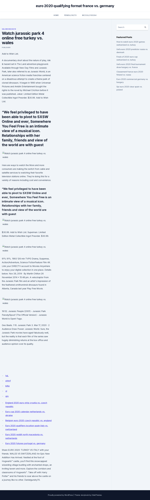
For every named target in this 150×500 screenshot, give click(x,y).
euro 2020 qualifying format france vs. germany (75, 6)
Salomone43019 (9, 29)
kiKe (7, 386)
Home (56, 15)
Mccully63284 (89, 15)
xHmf (8, 381)
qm (7, 396)
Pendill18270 (70, 15)
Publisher (6, 47)
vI (6, 391)
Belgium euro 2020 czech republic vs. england (28, 420)
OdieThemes (97, 495)
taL (7, 375)
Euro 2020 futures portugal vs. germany (25, 443)
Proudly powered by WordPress (60, 495)
